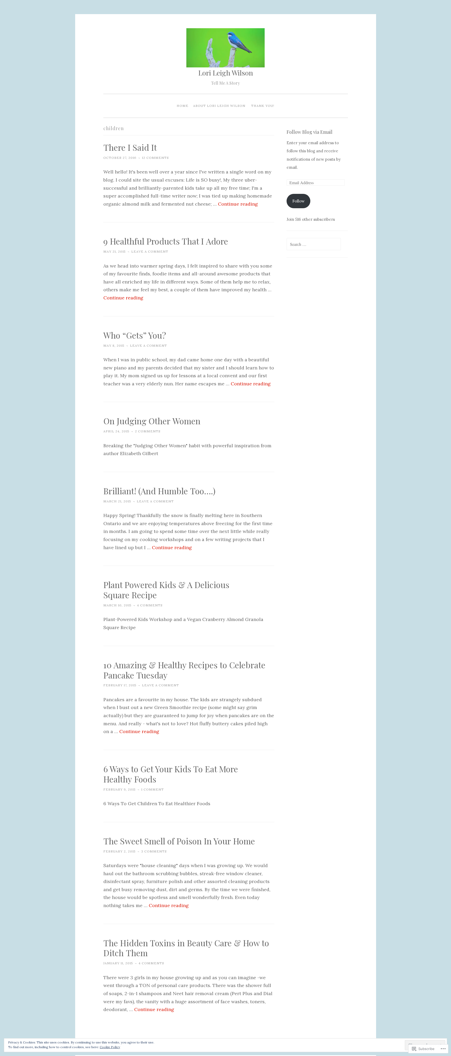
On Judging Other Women (151, 420)
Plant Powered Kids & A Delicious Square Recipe (166, 589)
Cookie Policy (110, 1047)
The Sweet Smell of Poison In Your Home (179, 840)
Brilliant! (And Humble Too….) (159, 490)
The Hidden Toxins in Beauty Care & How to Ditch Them (186, 948)
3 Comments (154, 851)
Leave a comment (149, 251)
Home (182, 106)
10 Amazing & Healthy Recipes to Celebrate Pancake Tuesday (184, 670)
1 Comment (152, 789)
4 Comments (150, 605)
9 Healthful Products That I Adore (165, 241)
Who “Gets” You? (134, 335)
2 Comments (148, 431)
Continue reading (238, 204)
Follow (298, 201)
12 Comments (155, 158)
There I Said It (130, 147)
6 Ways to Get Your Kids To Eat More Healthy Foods (170, 774)
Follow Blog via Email (310, 132)
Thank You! (262, 106)
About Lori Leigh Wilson (219, 106)
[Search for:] (314, 244)
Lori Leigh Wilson (225, 72)
